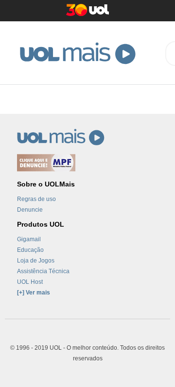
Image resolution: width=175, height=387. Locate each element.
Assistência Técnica (43, 271)
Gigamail (29, 239)
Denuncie (30, 209)
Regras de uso (36, 199)
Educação (30, 250)
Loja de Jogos (35, 260)
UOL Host (30, 282)
